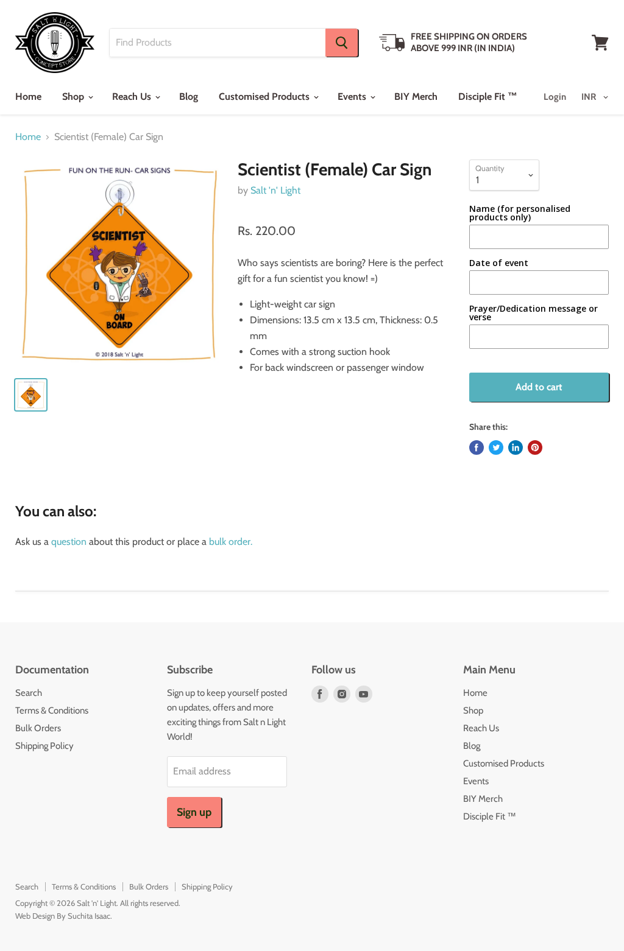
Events (353, 96)
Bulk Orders (38, 728)
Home (28, 96)
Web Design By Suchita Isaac (62, 916)
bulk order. (230, 541)
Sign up (194, 812)
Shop (74, 96)
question (69, 541)
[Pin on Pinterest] (535, 447)
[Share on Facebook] (476, 447)
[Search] (341, 43)
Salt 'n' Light (275, 190)
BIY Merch (416, 96)
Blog (188, 96)
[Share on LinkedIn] (515, 447)
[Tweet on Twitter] (496, 447)
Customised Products (265, 96)
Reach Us (133, 96)
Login (555, 96)
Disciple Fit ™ (487, 96)
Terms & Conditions (51, 710)
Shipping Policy (44, 745)
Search (28, 692)
